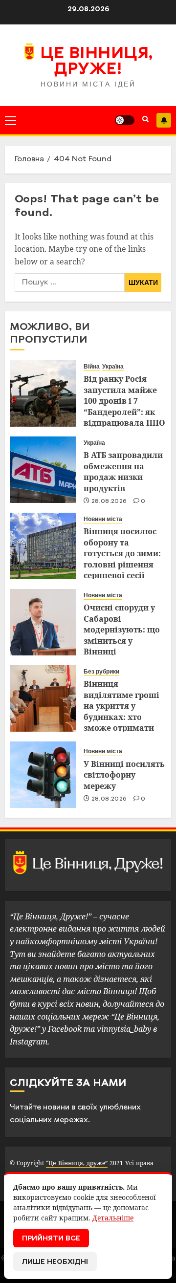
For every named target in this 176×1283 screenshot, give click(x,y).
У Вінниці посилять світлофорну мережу (124, 775)
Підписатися (163, 120)
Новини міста (103, 519)
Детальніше (112, 1217)
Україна (113, 366)
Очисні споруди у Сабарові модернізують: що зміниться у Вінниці (122, 629)
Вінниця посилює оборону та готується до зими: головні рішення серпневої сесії (122, 553)
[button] (10, 120)
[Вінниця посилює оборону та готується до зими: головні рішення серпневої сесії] (43, 546)
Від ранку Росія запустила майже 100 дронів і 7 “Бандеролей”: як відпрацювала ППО (124, 400)
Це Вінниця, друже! (96, 62)
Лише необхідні (55, 1262)
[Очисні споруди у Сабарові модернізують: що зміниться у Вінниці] (43, 622)
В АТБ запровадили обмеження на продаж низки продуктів (123, 471)
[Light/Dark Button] (124, 120)
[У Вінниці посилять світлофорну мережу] (43, 774)
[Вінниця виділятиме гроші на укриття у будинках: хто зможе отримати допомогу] (43, 698)
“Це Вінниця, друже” (76, 1163)
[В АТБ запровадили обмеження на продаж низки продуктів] (43, 469)
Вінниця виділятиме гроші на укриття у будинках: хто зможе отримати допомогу (121, 711)
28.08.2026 (109, 501)
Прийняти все (51, 1238)
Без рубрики (101, 671)
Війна (92, 366)
